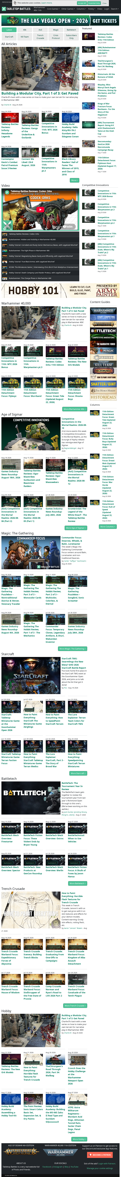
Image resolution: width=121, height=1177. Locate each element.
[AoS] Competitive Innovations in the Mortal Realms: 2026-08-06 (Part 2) (10, 514)
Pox (65, 688)
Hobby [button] (91, 9)
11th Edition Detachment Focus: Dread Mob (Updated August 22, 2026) (109, 462)
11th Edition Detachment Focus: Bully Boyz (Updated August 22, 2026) (109, 440)
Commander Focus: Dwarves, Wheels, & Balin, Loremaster (72, 540)
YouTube (74, 1166)
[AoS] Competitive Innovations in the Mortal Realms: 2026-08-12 (77, 477)
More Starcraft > (78, 773)
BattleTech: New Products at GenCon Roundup (33, 870)
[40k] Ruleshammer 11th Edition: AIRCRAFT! (107, 50)
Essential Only (94, 3)
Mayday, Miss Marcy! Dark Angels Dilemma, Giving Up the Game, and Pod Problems (107, 90)
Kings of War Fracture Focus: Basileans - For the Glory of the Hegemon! (106, 109)
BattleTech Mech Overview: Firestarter (10, 838)
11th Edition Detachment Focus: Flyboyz (8, 392)
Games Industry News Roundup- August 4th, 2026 (10, 629)
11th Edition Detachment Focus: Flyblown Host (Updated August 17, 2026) (107, 163)
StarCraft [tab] (9, 36)
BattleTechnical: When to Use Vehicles (76, 838)
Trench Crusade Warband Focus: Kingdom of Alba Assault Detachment (76, 957)
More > (74, 180)
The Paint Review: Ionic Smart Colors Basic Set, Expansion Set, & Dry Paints (33, 1112)
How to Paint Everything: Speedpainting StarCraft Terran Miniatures (76, 760)
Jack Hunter (68, 812)
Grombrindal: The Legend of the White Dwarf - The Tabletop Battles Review (77, 514)
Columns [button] (81, 9)
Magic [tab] (56, 29)
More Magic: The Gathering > (73, 648)
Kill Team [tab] (25, 36)
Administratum (7, 2)
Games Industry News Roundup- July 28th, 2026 (54, 511)
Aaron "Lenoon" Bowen (73, 928)
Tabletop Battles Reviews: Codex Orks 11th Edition (106, 37)
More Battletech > (78, 883)
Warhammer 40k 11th (39, 9)
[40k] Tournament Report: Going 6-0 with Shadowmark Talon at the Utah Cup (106, 128)
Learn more (46, 3)
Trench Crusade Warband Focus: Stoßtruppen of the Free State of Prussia (32, 992)
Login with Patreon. (107, 1163)
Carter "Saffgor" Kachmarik (75, 561)
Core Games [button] (52, 9)
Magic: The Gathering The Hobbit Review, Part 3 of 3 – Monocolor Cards (32, 591)
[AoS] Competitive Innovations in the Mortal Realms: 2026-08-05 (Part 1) (33, 514)
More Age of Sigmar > (76, 528)
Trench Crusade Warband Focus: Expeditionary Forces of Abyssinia (9, 957)
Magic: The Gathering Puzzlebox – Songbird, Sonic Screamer (76, 594)
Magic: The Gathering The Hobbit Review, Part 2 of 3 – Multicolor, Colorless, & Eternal (53, 594)
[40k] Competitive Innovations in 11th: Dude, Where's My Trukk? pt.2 (107, 248)
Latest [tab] (9, 29)
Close (104, 3)
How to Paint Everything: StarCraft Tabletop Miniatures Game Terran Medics (33, 760)
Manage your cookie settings (100, 1168)
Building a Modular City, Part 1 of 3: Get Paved (39, 93)
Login (106, 9)
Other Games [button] (67, 9)
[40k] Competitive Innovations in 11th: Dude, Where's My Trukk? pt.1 (107, 264)
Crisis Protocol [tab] (56, 36)
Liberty (71, 815)
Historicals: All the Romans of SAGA (106, 75)
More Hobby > (79, 1139)
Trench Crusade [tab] (40, 36)
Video (99, 9)
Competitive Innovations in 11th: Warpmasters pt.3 (107, 207)
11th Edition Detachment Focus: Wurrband (32, 392)
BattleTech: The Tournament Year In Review (72, 786)
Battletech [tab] (71, 29)
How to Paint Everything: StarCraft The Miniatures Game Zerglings (33, 720)
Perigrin (65, 815)
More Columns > (107, 526)
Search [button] (114, 9)
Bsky (67, 1166)
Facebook (47, 1166)
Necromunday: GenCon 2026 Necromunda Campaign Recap (105, 145)
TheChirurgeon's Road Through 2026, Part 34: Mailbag (107, 64)
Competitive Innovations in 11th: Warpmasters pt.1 (107, 233)
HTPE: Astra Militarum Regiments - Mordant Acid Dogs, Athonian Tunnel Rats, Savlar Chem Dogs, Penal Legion (76, 1120)
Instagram (58, 1166)
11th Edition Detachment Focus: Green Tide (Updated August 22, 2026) (55, 396)
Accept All (82, 3)
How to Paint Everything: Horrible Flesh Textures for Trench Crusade (32, 1073)
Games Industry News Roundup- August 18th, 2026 (10, 474)
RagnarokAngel (70, 448)
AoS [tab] (40, 29)
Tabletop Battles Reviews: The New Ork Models (77, 361)
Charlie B (7, 105)
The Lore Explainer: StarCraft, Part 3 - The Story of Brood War (55, 760)
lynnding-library (80, 812)
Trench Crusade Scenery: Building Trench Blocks (33, 954)
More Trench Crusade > (75, 1005)
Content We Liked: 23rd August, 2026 (28, 162)
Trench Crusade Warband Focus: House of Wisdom (10, 989)
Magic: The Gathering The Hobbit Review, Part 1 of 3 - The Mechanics (32, 629)
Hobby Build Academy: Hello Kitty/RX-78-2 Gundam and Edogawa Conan (70, 130)
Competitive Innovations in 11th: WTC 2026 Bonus (107, 193)
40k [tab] (24, 29)
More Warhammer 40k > (75, 409)
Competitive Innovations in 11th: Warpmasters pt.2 (107, 220)
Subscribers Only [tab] (71, 36)
